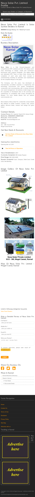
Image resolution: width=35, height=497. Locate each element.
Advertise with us (5, 426)
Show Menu (7, 19)
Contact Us (4, 408)
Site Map (3, 423)
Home (2, 404)
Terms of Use (4, 412)
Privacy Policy (5, 419)
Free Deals (7, 380)
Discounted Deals (9, 383)
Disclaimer (4, 415)
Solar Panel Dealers (6, 311)
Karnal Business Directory (10, 375)
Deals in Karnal (7, 378)
